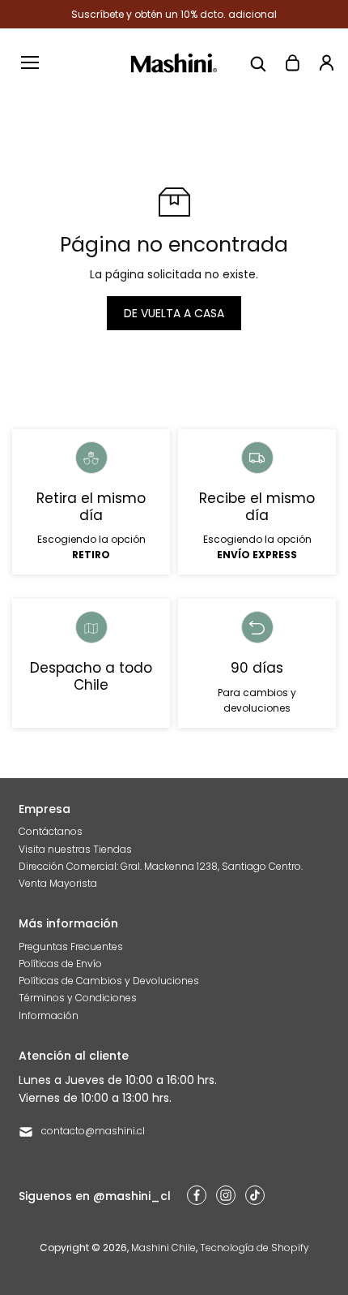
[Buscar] (258, 62)
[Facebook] (196, 1195)
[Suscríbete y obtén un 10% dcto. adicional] (174, 14)
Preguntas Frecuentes (71, 946)
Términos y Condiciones (78, 998)
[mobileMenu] (30, 62)
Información (49, 1015)
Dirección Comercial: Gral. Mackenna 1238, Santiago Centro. (161, 866)
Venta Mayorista (58, 883)
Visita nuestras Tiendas (75, 849)
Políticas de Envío (60, 963)
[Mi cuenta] (326, 62)
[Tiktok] (255, 1195)
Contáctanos (51, 831)
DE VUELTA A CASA (174, 313)
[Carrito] (292, 62)
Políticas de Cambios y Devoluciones (109, 980)
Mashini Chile (163, 1247)
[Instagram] (226, 1195)
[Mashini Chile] (174, 63)
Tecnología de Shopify (254, 1247)
